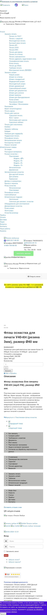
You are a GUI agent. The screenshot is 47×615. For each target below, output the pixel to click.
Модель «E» (18, 160)
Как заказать (13, 433)
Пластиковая (14, 156)
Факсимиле (9, 106)
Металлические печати (13, 140)
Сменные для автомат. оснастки (21, 201)
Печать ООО (14, 47)
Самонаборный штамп (17, 88)
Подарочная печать (12, 136)
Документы (12, 440)
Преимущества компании (17, 459)
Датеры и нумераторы (13, 181)
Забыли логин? (14, 559)
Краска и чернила (11, 183)
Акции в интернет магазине (18, 447)
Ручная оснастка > (11, 154)
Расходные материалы (13, 151)
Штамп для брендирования (19, 97)
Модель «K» (18, 163)
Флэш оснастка (10, 185)
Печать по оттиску (16, 54)
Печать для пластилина (13, 124)
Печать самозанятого (17, 56)
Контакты (3, 226)
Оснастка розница (11, 213)
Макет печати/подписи (13, 108)
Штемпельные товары (8, 147)
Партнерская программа (17, 445)
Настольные (13, 199)
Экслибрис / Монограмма (18, 104)
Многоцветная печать (17, 40)
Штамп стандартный (16, 79)
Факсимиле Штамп (16, 102)
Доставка (3, 219)
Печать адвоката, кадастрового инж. (22, 59)
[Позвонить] (5, 5)
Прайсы (3, 215)
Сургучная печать (15, 115)
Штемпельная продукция (17, 483)
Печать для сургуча (12, 113)
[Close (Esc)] (5, 325)
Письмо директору (15, 466)
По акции (8, 149)
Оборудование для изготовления (17, 203)
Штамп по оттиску (15, 77)
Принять (3, 614)
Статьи (11, 495)
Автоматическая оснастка (14, 172)
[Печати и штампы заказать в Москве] (11, 238)
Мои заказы (12, 442)
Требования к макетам (16, 438)
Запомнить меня (12, 551)
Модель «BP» (19, 158)
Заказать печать (11, 34)
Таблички (11, 478)
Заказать (8, 371)
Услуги (2, 31)
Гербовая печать (15, 68)
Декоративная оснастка (13, 206)
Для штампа (13, 176)
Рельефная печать (12, 138)
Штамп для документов (18, 90)
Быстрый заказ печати (17, 43)
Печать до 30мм (15, 65)
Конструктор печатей (12, 142)
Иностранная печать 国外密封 (20, 70)
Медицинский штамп (17, 81)
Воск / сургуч (14, 117)
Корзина (3, 231)
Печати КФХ (13, 50)
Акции (2, 222)
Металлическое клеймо (17, 480)
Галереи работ (14, 435)
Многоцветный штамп (17, 84)
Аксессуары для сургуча (18, 120)
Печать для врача (15, 52)
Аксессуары (9, 210)
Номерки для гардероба (14, 133)
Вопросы (3, 224)
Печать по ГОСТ (15, 36)
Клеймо (7, 127)
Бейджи (7, 131)
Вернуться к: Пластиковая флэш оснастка (21, 417)
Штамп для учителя (16, 93)
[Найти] (25, 5)
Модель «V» (18, 165)
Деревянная (13, 170)
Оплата (3, 217)
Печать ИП (13, 45)
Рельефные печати (12, 192)
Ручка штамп (14, 99)
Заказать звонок (23, 253)
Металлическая (15, 167)
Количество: (8, 361)
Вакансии (12, 468)
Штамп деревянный (16, 86)
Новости (11, 493)
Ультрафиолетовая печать (19, 61)
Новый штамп (14, 74)
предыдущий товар (15, 423)
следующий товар (15, 428)
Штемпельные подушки (13, 197)
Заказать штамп (10, 72)
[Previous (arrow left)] (5, 327)
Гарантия (11, 461)
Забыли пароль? (14, 562)
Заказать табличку (11, 129)
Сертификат (13, 464)
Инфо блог (12, 490)
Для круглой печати (16, 174)
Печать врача (10, 111)
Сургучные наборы (16, 122)
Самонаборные (10, 194)
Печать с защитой (15, 38)
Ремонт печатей (11, 145)
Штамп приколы (15, 95)
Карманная (13, 179)
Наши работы (5, 228)
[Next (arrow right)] (7, 327)
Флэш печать (14, 63)
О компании (12, 457)
